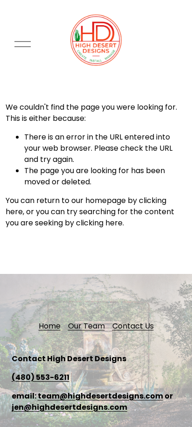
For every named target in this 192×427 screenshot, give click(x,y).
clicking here (99, 222)
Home (50, 326)
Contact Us (133, 326)
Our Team (86, 326)
